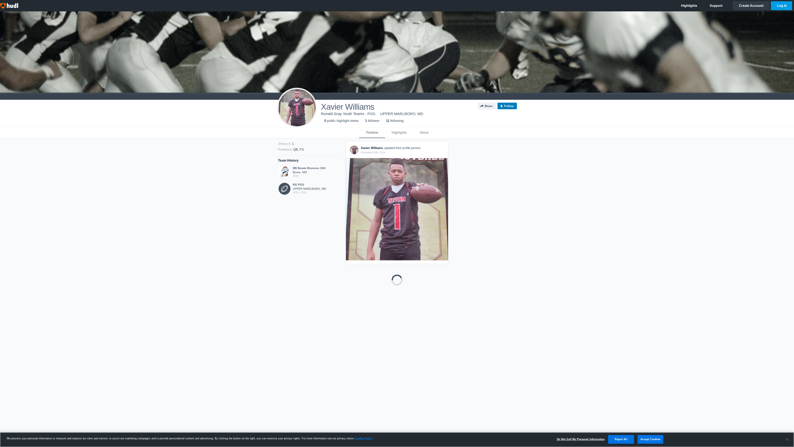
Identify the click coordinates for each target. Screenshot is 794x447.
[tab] (372, 133)
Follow (509, 106)
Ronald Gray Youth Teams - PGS (348, 114)
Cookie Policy (364, 438)
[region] (397, 439)
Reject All (621, 439)
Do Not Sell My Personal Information (581, 439)
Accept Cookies (650, 439)
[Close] (787, 439)
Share (488, 106)
